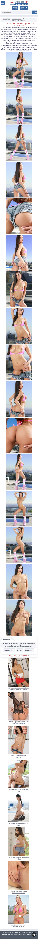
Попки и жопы (13, 644)
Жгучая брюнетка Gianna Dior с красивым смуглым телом (19, 689)
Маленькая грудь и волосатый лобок (18, 858)
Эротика (24, 8)
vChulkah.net (17, 932)
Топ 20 (15, 8)
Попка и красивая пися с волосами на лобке (19, 892)
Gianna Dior (29, 650)
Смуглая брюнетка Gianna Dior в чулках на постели (18, 722)
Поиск (35, 12)
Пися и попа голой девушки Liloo (18, 790)
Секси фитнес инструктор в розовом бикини (19, 926)
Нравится (8, 639)
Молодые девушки (25, 646)
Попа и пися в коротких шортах (18, 756)
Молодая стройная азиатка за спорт (18, 824)
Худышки (23, 644)
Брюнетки (14, 646)
